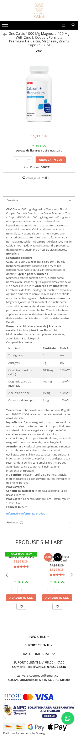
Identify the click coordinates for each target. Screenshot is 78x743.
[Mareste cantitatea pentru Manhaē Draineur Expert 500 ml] (64, 590)
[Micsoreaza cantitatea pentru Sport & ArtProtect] (14, 590)
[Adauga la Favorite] (21, 606)
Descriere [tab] (12, 200)
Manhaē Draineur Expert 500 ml (57, 558)
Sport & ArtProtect (21, 556)
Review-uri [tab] (14, 522)
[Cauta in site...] (73, 25)
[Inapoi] (3, 34)
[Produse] (5, 26)
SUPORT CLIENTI (37, 645)
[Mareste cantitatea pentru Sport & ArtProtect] (28, 590)
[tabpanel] (39, 94)
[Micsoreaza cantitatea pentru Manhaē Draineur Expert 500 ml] (50, 590)
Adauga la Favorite (37, 178)
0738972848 (56, 667)
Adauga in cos (50, 160)
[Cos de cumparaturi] (63, 25)
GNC (39, 51)
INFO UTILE (37, 637)
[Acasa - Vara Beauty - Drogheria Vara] (39, 10)
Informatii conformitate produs (25, 513)
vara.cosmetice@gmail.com (41, 675)
